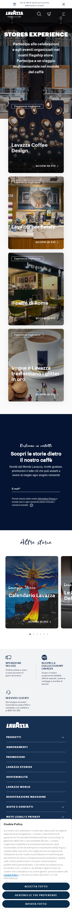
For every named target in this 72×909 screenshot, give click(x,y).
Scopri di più (46, 166)
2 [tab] (33, 634)
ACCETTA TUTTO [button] (36, 886)
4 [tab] (40, 634)
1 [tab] (30, 634)
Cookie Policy (11, 875)
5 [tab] (44, 634)
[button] (63, 4)
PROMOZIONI (15, 757)
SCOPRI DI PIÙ (38, 622)
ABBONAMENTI (17, 747)
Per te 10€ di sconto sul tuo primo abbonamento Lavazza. (34, 4)
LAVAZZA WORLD (18, 787)
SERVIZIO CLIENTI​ (17, 698)
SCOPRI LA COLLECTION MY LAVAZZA (52, 666)
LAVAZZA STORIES (19, 767)
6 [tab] (47, 634)
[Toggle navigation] (63, 13)
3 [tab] (37, 634)
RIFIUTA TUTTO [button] (36, 904)
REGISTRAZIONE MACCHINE (26, 797)
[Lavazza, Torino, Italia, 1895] (14, 13)
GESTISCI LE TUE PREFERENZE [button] (36, 895)
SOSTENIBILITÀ (17, 777)
